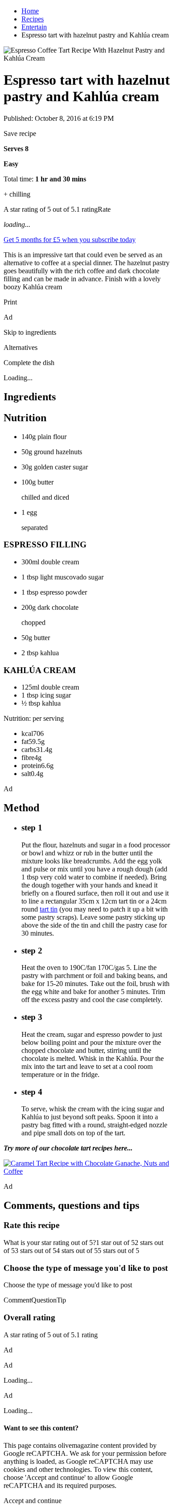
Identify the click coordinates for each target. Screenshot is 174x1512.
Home (30, 11)
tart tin (49, 909)
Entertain (34, 27)
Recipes (32, 19)
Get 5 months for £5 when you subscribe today (70, 239)
